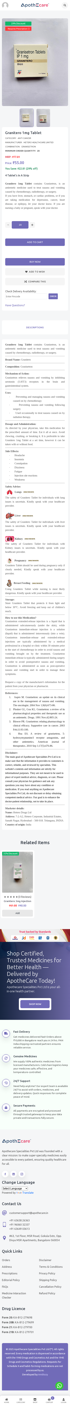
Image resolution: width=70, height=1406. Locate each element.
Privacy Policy (47, 1273)
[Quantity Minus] (8, 225)
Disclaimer (45, 1260)
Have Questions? (15, 305)
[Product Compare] (17, 889)
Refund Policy (47, 1293)
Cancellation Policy (50, 1286)
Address (7, 1266)
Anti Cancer (24, 138)
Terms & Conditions (51, 1266)
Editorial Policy (11, 1280)
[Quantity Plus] (32, 225)
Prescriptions (9, 1273)
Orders (6, 1260)
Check (53, 296)
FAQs (5, 1286)
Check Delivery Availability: (20, 291)
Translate (28, 1192)
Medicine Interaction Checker (14, 1295)
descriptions (35, 327)
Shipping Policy (48, 1280)
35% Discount (10, 853)
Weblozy (43, 1374)
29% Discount (18, 23)
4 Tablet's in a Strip (17, 175)
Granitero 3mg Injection (17, 901)
